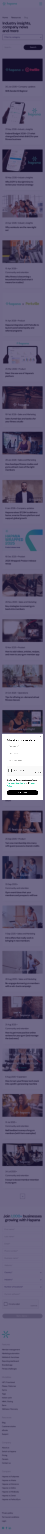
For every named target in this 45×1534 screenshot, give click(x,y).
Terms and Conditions (16, 783)
